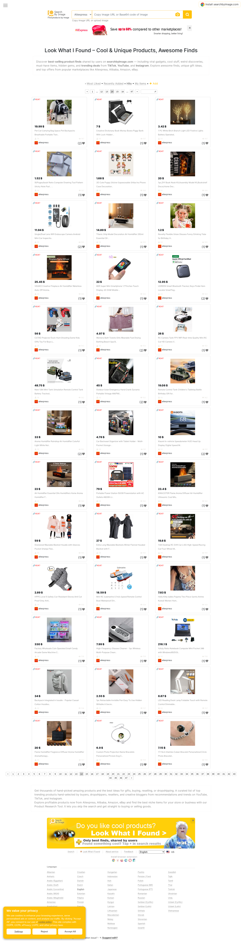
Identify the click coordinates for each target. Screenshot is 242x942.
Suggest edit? (110, 937)
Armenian (51, 902)
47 (132, 92)
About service (112, 851)
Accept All (70, 931)
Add (155, 83)
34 (187, 774)
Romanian (142, 893)
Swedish (172, 872)
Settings (18, 931)
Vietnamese (173, 910)
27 (150, 774)
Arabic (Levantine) (55, 889)
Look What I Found (91, 851)
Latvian (111, 906)
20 (113, 774)
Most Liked (94, 83)
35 (192, 774)
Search (71, 851)
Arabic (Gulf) (52, 885)
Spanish (141, 923)
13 (107, 92)
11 (66, 774)
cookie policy (45, 922)
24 (134, 774)
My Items (140, 83)
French (80, 906)
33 (181, 774)
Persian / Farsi (144, 876)
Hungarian (112, 872)
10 (60, 774)
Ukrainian (172, 893)
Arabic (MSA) (53, 893)
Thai (170, 885)
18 (102, 774)
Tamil (170, 880)
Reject (44, 931)
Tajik (170, 876)
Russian (141, 898)
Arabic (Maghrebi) (55, 898)
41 (224, 774)
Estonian (81, 893)
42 (229, 774)
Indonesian (113, 876)
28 (155, 774)
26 (145, 774)
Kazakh (111, 893)
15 (117, 92)
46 (121, 778)
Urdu (170, 898)
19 (108, 774)
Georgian (81, 910)
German (80, 915)
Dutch (80, 885)
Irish (109, 880)
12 (101, 92)
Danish (80, 880)
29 (160, 774)
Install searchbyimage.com (222, 4)
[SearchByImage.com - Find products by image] (57, 13)
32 (176, 774)
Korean (111, 898)
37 (203, 774)
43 (234, 774)
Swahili (141, 928)
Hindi (79, 928)
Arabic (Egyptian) (55, 880)
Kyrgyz (111, 902)
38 (208, 774)
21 (118, 774)
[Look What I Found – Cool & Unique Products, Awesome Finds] (121, 833)
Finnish (80, 902)
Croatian (81, 872)
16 (122, 92)
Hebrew (80, 923)
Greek (80, 919)
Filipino (80, 898)
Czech (80, 876)
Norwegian (113, 928)
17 (97, 774)
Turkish (171, 889)
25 (139, 774)
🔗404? (36, 99)
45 (116, 778)
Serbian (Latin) (144, 906)
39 (213, 774)
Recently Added (113, 83)
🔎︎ (155, 92)
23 (129, 774)
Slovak (141, 915)
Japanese (112, 889)
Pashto (141, 872)
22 (123, 774)
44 (110, 778)
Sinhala (141, 910)
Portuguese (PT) (145, 889)
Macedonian (113, 915)
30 (166, 774)
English (80, 889)
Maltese (111, 923)
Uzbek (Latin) (174, 906)
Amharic (50, 876)
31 (171, 774)
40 (218, 774)
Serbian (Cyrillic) (145, 902)
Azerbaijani (52, 906)
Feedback (128, 851)
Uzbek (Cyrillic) (175, 902)
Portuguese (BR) (145, 885)
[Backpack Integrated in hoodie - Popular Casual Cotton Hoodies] (59, 681)
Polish (140, 880)
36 (197, 774)
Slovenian (142, 919)
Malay (110, 919)
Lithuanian (112, 910)
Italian (110, 885)
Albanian (51, 872)
